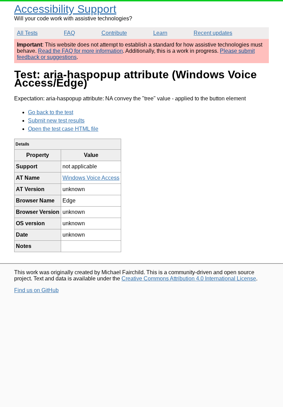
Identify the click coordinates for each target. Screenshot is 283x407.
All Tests (27, 33)
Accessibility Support (65, 9)
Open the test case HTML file (63, 129)
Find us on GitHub (36, 290)
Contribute (114, 33)
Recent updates (213, 33)
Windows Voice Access (90, 178)
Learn (160, 33)
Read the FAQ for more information (80, 51)
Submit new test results (56, 120)
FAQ (69, 33)
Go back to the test (50, 112)
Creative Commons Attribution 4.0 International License (188, 278)
